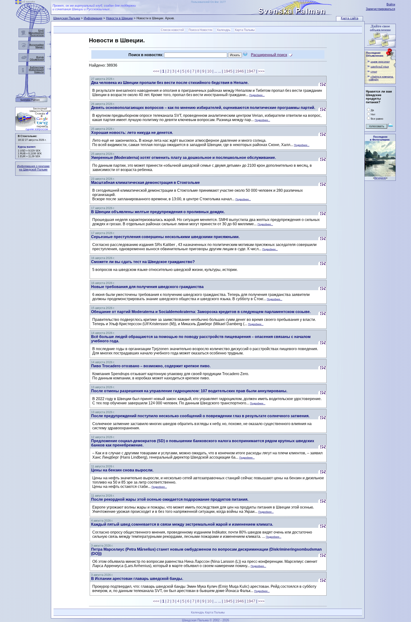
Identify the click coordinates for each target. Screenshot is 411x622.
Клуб (41, 30)
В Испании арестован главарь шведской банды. (137, 579)
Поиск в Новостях (200, 30)
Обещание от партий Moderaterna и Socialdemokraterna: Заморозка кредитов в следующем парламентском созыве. (201, 312)
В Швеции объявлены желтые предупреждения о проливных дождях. (158, 212)
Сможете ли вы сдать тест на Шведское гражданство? (143, 262)
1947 (251, 71)
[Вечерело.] (380, 175)
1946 (239, 71)
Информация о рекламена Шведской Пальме (33, 168)
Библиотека (37, 67)
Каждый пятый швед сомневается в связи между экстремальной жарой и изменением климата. (182, 524)
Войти (391, 4)
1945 (228, 71)
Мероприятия (36, 32)
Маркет (39, 47)
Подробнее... (257, 95)
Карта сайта (349, 18)
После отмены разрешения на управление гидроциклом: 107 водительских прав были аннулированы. (189, 391)
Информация (93, 18)
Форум (40, 57)
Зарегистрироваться (380, 9)
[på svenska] (18, 3)
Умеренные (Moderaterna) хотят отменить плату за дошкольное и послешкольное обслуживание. (183, 158)
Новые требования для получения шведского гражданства (147, 287)
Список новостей (172, 30)
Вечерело (380, 177)
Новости (39, 72)
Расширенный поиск (269, 55)
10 (209, 71)
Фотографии (36, 44)
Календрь (223, 30)
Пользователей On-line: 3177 (208, 1)
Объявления (37, 59)
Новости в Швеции (119, 18)
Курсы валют (26, 146)
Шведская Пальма (66, 18)
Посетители (37, 35)
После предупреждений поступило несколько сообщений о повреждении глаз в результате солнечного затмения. (200, 416)
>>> (261, 71)
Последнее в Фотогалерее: (380, 138)
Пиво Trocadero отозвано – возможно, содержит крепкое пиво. (150, 366)
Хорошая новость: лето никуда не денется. (132, 133)
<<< (156, 71)
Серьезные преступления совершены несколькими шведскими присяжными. (165, 237)
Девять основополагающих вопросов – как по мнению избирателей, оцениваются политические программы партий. (203, 108)
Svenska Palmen (30, 100)
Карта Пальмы (245, 30)
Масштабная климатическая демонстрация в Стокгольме (145, 183)
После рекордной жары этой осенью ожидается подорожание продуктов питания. (169, 499)
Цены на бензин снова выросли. (122, 470)
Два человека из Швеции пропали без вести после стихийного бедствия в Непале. (170, 83)
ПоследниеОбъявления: (375, 54)
